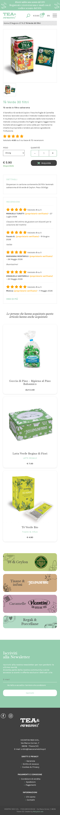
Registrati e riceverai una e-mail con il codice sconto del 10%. (30, 5)
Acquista (46, 163)
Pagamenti (31, 785)
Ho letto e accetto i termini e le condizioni (26, 685)
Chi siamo (30, 797)
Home (6, 23)
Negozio (15, 23)
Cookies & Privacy (30, 767)
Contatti (31, 800)
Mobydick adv (38, 812)
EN (48, 15)
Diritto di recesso (31, 764)
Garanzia (31, 761)
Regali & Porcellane (29, 622)
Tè (22, 23)
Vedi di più (12, 299)
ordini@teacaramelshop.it (33, 749)
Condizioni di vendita (30, 779)
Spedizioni (31, 782)
